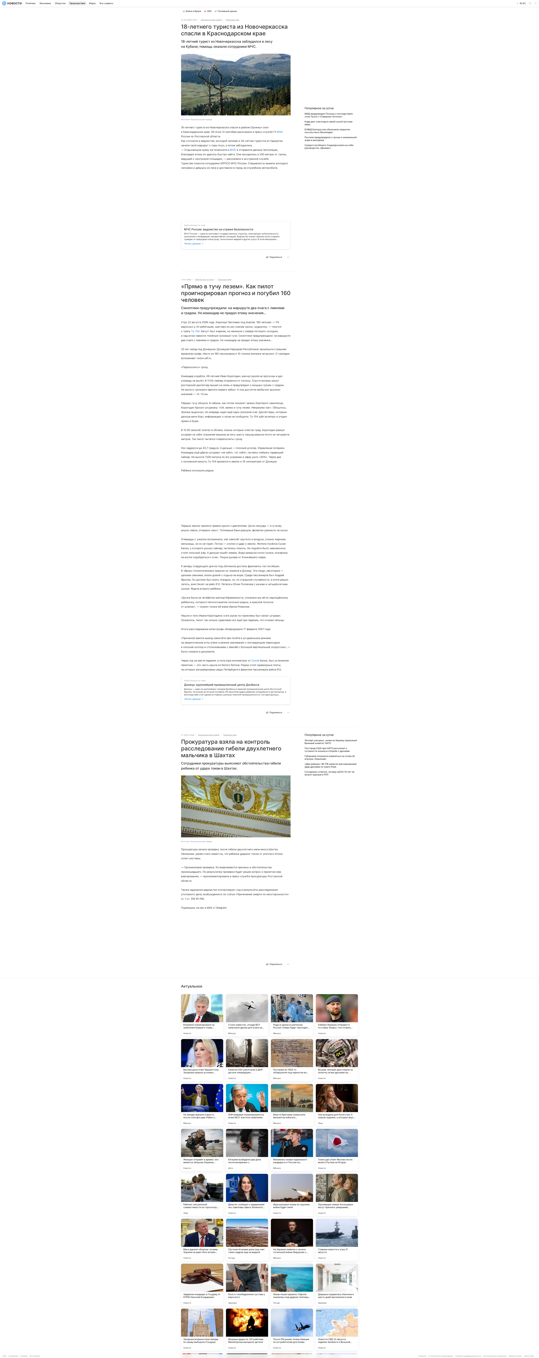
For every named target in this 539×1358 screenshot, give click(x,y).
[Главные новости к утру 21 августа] (337, 1240)
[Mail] (4, 3)
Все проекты (35, 1356)
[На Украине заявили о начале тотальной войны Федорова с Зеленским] (292, 1240)
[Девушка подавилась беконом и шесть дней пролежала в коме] (337, 1285)
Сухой (255, 660)
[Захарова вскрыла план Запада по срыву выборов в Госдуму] (202, 1330)
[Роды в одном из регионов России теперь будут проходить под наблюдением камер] (292, 1015)
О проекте (422, 1356)
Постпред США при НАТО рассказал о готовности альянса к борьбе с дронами (327, 749)
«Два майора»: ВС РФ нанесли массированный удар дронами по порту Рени (331, 765)
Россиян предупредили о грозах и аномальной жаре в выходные (331, 138)
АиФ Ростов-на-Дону (204, 279)
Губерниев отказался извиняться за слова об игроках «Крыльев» (330, 757)
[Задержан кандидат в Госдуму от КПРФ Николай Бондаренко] (202, 1285)
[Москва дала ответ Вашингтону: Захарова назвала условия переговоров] (202, 1060)
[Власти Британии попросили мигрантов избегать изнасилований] (292, 1105)
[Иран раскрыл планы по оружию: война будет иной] (292, 1195)
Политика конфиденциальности (468, 1356)
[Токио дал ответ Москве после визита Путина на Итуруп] (337, 1150)
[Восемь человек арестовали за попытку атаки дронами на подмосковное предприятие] (337, 1060)
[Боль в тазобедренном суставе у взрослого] (247, 1285)
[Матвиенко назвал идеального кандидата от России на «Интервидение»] (292, 1150)
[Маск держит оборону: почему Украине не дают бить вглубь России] (202, 1240)
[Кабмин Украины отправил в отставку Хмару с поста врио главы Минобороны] (337, 1015)
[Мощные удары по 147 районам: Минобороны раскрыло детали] (247, 1330)
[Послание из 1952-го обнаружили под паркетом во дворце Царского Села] (292, 1060)
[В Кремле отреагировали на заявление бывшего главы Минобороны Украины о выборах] (202, 1015)
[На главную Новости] (14, 3)
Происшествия (232, 20)
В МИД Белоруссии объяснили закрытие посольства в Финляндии (327, 131)
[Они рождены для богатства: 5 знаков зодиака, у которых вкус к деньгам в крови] (337, 1105)
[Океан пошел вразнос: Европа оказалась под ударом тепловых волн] (292, 1285)
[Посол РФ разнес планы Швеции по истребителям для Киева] (292, 1330)
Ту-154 (195, 331)
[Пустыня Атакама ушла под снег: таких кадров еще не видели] (247, 1240)
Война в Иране (193, 11)
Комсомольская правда (211, 20)
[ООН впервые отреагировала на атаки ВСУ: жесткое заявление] (247, 1105)
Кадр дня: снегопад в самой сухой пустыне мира (328, 123)
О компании (13, 1356)
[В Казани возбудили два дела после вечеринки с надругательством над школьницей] (247, 1150)
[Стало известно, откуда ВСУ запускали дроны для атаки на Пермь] (247, 1015)
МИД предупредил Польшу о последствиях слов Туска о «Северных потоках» (329, 115)
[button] (236, 85)
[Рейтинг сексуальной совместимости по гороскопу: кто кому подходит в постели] (202, 1195)
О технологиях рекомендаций (441, 1356)
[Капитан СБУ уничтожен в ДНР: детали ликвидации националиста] (247, 1060)
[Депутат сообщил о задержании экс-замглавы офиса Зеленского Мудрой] (247, 1195)
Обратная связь (515, 1356)
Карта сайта (529, 1356)
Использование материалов (494, 1356)
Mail (4, 1356)
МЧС (280, 131)
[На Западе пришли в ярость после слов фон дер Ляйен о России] (202, 1105)
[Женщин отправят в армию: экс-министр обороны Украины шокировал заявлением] (202, 1150)
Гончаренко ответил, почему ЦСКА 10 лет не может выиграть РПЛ (329, 773)
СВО (209, 11)
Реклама (24, 1356)
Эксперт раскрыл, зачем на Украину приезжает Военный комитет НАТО (331, 742)
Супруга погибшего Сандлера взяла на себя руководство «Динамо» (329, 146)
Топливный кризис (227, 11)
